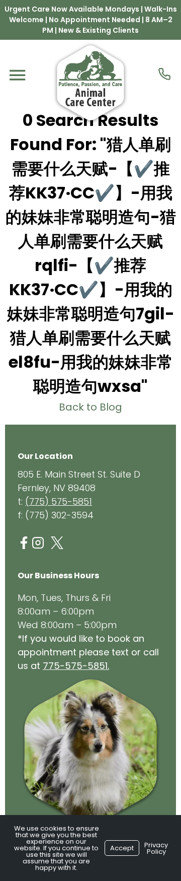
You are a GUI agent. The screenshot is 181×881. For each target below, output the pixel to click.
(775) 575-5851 (58, 501)
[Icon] (24, 542)
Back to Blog (90, 407)
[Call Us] (164, 74)
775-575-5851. (76, 665)
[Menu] (17, 75)
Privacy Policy (156, 848)
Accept (122, 848)
